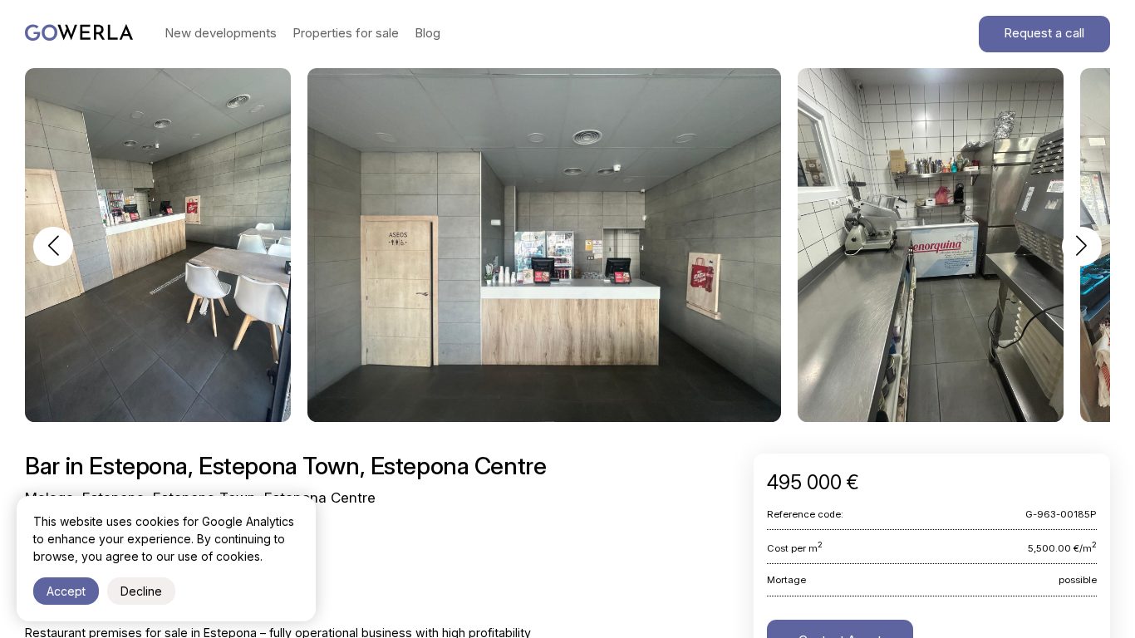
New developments (221, 33)
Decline (141, 591)
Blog (427, 33)
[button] (52, 246)
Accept (66, 591)
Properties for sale (345, 33)
